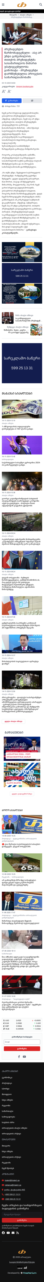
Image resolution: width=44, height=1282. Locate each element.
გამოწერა (22, 1049)
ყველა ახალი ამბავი (13, 721)
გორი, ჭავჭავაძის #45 (14, 1190)
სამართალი (7, 954)
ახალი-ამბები (26, 15)
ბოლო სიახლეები (24, 86)
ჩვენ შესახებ (8, 1168)
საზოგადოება (8, 459)
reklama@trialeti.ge (13, 1185)
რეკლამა (6, 877)
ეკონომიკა (7, 1077)
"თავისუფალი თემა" (21, 999)
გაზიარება (13, 101)
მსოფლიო (7, 1094)
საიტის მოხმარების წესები (22, 1262)
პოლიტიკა (6, 839)
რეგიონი (6, 1105)
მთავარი (13, 15)
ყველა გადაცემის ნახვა (22, 794)
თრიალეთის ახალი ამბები (14, 1128)
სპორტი (5, 1089)
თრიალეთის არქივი (11, 1134)
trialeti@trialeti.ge (12, 1180)
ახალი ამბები (7, 423)
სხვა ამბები (7, 1100)
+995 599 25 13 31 (13, 1199)
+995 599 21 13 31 (12, 1194)
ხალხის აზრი (8, 1122)
